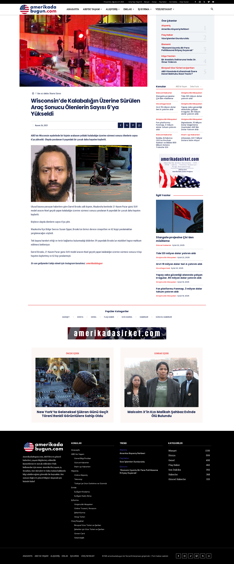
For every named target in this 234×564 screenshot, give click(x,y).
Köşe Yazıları (184, 2)
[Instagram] (200, 2)
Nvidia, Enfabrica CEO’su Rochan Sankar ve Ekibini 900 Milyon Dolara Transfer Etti (166, 142)
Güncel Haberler (164, 93)
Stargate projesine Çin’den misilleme (165, 97)
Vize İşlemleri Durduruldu (175, 38)
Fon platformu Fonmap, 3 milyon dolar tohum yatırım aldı (166, 126)
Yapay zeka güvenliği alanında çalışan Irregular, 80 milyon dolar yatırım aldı (191, 110)
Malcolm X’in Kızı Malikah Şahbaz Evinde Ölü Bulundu (162, 414)
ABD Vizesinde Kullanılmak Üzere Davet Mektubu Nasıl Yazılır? (179, 72)
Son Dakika (173, 2)
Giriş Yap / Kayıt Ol (135, 2)
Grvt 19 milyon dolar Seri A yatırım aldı (166, 108)
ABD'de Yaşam (181, 86)
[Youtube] (213, 2)
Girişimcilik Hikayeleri (191, 93)
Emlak (127, 9)
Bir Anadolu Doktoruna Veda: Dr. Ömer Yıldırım (178, 60)
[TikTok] (190, 556)
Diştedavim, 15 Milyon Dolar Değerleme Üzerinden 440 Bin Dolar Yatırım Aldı (191, 126)
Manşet (146, 2)
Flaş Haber (163, 2)
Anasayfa (72, 9)
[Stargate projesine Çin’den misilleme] (179, 216)
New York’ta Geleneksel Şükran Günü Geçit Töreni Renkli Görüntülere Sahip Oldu (72, 414)
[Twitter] (204, 2)
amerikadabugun (94, 263)
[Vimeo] (209, 2)
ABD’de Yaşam (91, 9)
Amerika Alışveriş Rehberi (175, 29)
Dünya (154, 2)
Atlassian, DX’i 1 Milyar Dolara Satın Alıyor (191, 139)
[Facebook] (195, 2)
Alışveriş (111, 9)
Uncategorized (163, 104)
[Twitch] (196, 556)
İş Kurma (143, 9)
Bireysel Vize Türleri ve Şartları (177, 68)
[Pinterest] (133, 125)
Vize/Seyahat (163, 9)
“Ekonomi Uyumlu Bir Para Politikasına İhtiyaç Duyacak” (177, 49)
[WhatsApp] (139, 125)
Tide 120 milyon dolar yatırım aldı (191, 97)
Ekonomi (165, 44)
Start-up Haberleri (190, 135)
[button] (212, 9)
